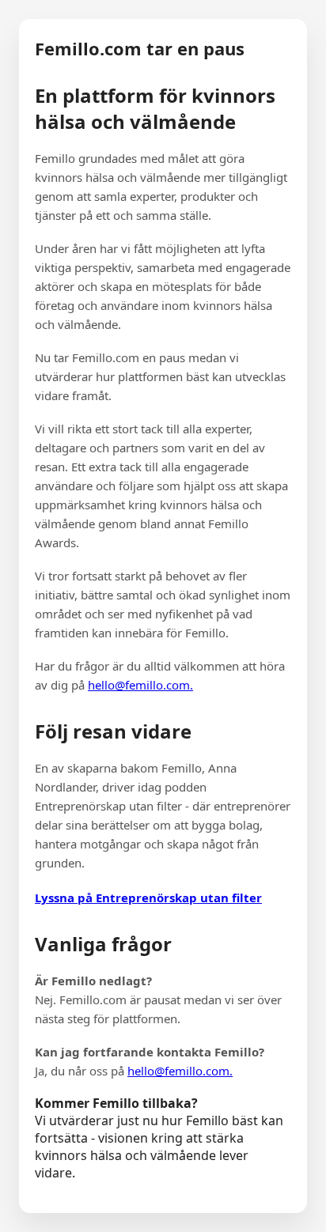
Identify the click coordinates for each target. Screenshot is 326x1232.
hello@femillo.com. (140, 685)
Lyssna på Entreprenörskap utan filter (148, 897)
